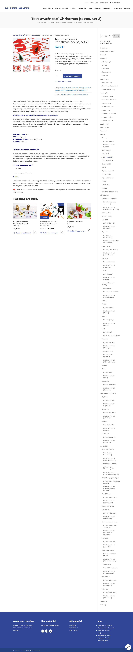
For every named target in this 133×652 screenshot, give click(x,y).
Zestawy (103, 605)
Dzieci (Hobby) (107, 216)
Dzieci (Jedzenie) (109, 262)
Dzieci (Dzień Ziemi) (110, 497)
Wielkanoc (105, 589)
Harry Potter (106, 246)
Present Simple (107, 120)
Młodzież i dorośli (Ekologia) (109, 227)
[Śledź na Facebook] (42, 631)
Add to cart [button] (62, 232)
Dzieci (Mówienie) (109, 412)
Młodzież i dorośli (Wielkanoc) (109, 597)
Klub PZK (98, 8)
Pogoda (104, 300)
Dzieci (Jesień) (108, 274)
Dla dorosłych (106, 150)
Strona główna (48, 8)
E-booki (103, 55)
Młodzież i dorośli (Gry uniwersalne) (111, 242)
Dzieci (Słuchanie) (109, 437)
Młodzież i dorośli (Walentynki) (109, 585)
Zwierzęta (105, 381)
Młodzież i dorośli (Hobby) (108, 284)
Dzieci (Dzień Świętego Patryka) (111, 482)
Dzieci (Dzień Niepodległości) (108, 468)
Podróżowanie (107, 288)
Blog (90, 8)
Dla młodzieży (60, 22)
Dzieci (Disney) (108, 141)
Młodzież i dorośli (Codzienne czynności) (111, 208)
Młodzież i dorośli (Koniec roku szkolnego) (109, 532)
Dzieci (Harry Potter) (110, 249)
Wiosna (104, 365)
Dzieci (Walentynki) (110, 580)
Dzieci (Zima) (107, 372)
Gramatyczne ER (107, 96)
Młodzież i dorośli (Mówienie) (109, 417)
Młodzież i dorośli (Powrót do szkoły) (109, 560)
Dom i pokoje (106, 213)
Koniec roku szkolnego (110, 522)
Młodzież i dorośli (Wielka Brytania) (109, 361)
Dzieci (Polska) (108, 307)
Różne (52, 22)
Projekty (105, 75)
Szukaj (116, 36)
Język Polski (104, 124)
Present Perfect (107, 117)
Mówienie (105, 409)
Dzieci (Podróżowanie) (111, 292)
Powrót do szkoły (108, 550)
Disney (104, 138)
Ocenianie (105, 69)
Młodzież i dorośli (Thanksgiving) (109, 572)
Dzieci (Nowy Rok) (109, 541)
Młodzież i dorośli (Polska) (109, 312)
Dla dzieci (105, 153)
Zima (103, 369)
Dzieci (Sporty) (108, 320)
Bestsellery (104, 48)
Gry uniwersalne (107, 178)
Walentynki (106, 577)
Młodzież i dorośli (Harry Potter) (109, 254)
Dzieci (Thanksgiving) (110, 568)
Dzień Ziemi (106, 494)
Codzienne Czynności (109, 198)
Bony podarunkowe (107, 51)
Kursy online (82, 8)
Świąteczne (83, 90)
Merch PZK (106, 185)
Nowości (103, 131)
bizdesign (48, 650)
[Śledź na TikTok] (50, 631)
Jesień (104, 271)
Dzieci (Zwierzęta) (109, 385)
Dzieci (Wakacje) (109, 342)
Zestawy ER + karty (108, 89)
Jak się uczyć (106, 62)
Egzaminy (103, 58)
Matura (104, 65)
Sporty (104, 316)
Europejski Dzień (108, 506)
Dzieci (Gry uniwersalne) (107, 236)
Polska (104, 304)
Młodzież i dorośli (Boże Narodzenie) (109, 459)
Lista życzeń (104, 2)
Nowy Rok (105, 538)
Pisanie (104, 421)
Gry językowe (73, 627)
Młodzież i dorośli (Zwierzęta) (109, 389)
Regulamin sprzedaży (105, 625)
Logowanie (94, 2)
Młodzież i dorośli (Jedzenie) (109, 266)
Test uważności (67, 95)
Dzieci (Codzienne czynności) (109, 203)
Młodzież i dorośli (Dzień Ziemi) (109, 502)
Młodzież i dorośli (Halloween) (109, 517)
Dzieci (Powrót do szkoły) (109, 555)
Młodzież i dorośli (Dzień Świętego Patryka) (109, 488)
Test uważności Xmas (80, 95)
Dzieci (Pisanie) (108, 425)
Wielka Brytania (107, 351)
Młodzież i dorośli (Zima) (109, 377)
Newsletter (118, 8)
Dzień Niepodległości (109, 463)
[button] (47, 41)
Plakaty (104, 188)
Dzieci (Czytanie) (109, 400)
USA (103, 328)
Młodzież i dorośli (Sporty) (109, 324)
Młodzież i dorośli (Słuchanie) (109, 442)
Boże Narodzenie (68, 88)
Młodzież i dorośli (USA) (111, 335)
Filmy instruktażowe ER (110, 86)
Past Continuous (107, 107)
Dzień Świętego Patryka (110, 478)
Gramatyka (104, 93)
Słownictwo (104, 195)
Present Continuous (109, 114)
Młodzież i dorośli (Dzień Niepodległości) (111, 473)
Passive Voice (106, 103)
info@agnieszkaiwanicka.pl (50, 625)
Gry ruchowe (106, 174)
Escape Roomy (107, 82)
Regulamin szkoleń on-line (106, 628)
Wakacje (105, 339)
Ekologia (105, 220)
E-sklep (72, 8)
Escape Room (105, 79)
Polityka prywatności (104, 635)
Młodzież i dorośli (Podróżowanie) (109, 296)
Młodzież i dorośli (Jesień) (109, 278)
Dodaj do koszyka (72, 76)
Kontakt (127, 8)
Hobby (104, 181)
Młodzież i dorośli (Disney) (109, 146)
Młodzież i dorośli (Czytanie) (109, 405)
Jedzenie (105, 258)
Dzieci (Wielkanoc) (109, 592)
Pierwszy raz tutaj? (61, 8)
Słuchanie (105, 434)
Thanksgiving (106, 564)
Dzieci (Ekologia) (109, 223)
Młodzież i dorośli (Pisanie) (109, 429)
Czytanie (105, 397)
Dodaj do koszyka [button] (35, 232)
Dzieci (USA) (107, 332)
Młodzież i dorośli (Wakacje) (109, 347)
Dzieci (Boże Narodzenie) (107, 454)
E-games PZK (106, 164)
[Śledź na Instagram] (46, 631)
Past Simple (106, 110)
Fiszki (104, 167)
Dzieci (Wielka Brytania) (108, 356)
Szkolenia (106, 8)
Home (86, 2)
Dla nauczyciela (107, 160)
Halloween (105, 510)
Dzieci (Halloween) (109, 513)
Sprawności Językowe (108, 393)
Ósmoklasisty (106, 72)
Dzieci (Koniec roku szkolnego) (110, 526)
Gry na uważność (108, 171)
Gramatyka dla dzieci (109, 100)
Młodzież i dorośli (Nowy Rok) (109, 546)
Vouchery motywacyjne (110, 191)
